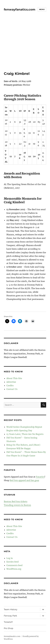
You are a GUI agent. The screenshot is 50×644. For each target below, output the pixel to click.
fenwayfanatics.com (19, 9)
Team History (10, 609)
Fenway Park (10, 616)
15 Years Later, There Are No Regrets (24, 434)
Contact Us (11, 389)
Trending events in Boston (17, 505)
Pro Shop (8, 628)
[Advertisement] (25, 45)
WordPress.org (13, 569)
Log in (9, 558)
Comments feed (14, 565)
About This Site (14, 378)
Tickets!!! (8, 622)
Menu (42, 9)
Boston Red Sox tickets (15, 501)
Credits (10, 385)
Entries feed (12, 561)
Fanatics (40, 476)
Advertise (11, 382)
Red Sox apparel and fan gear (24, 480)
